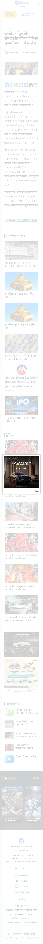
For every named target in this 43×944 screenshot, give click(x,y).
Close (37, 491)
